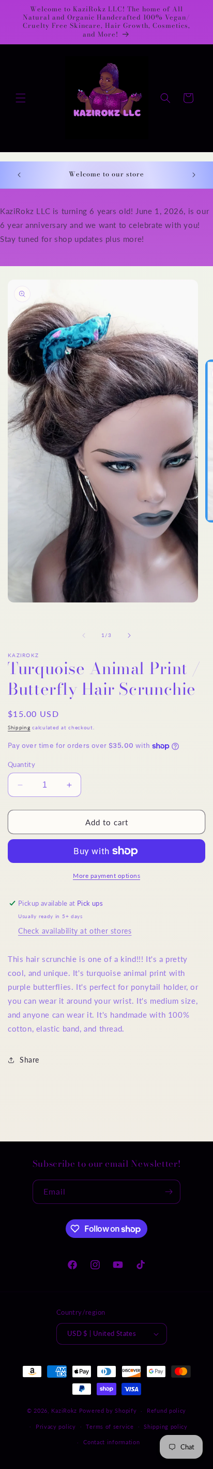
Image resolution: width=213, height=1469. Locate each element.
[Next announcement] (193, 175)
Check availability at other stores (74, 930)
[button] (20, 98)
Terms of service (109, 1426)
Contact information (111, 1442)
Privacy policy (56, 1426)
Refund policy (166, 1410)
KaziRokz (64, 1410)
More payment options (106, 875)
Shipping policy (166, 1426)
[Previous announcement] (19, 175)
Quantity (21, 764)
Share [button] (29, 1059)
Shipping (19, 727)
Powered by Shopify (108, 1410)
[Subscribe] (168, 1192)
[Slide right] (129, 635)
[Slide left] (83, 635)
